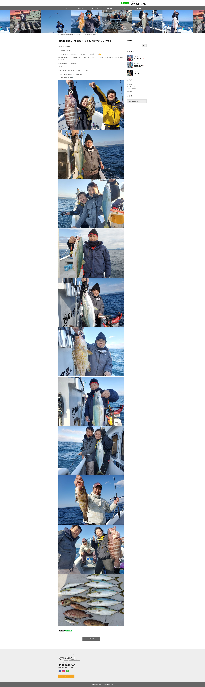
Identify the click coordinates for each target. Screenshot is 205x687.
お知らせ (129, 84)
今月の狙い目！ (131, 86)
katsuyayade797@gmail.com (72, 660)
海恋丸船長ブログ (131, 89)
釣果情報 (80, 8)
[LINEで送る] (68, 630)
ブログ (124, 8)
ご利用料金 (109, 8)
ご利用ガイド (95, 8)
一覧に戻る (91, 638)
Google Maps (66, 676)
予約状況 (139, 8)
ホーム (65, 8)
